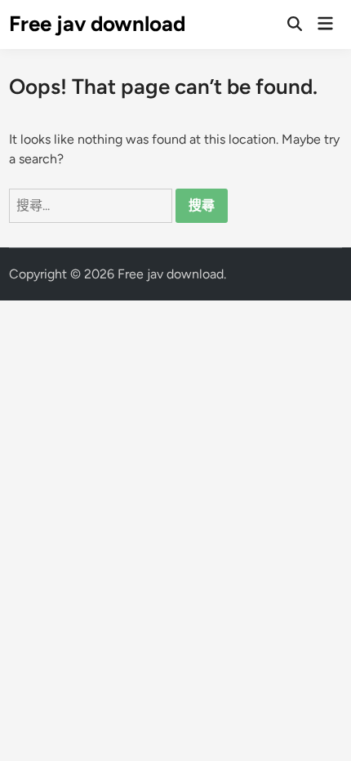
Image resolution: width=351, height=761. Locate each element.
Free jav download (97, 24)
